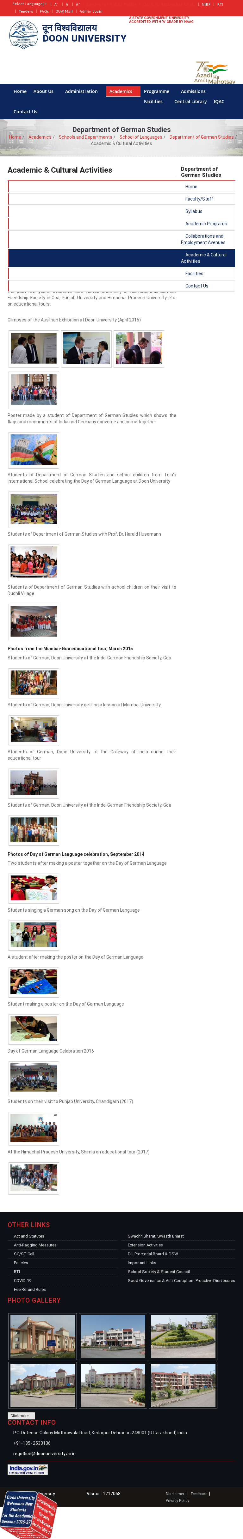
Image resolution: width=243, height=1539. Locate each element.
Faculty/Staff (198, 198)
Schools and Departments (85, 137)
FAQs (44, 12)
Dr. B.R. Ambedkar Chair (169, 4)
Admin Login (91, 12)
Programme (157, 91)
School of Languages (141, 137)
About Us (44, 91)
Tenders (26, 12)
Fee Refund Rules (30, 1289)
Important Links (142, 1262)
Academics (121, 91)
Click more (19, 1416)
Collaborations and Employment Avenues (203, 239)
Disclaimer (175, 1494)
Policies (21, 1262)
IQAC (220, 101)
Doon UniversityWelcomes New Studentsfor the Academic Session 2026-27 (28, 1534)
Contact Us (26, 112)
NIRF (206, 5)
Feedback (199, 1494)
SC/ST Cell (24, 1254)
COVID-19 (22, 1280)
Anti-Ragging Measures (35, 1245)
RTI (220, 5)
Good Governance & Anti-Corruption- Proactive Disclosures (181, 1280)
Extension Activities (145, 1245)
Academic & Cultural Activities (204, 258)
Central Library (190, 101)
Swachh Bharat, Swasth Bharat (156, 1236)
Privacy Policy (177, 1500)
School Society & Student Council (159, 1271)
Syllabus (193, 211)
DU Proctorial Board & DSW (153, 1254)
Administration (82, 91)
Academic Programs (205, 223)
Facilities (154, 101)
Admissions (194, 91)
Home (20, 91)
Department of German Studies (202, 137)
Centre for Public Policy (112, 4)
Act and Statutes (29, 1236)
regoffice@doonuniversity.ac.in (44, 1453)
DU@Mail (64, 12)
